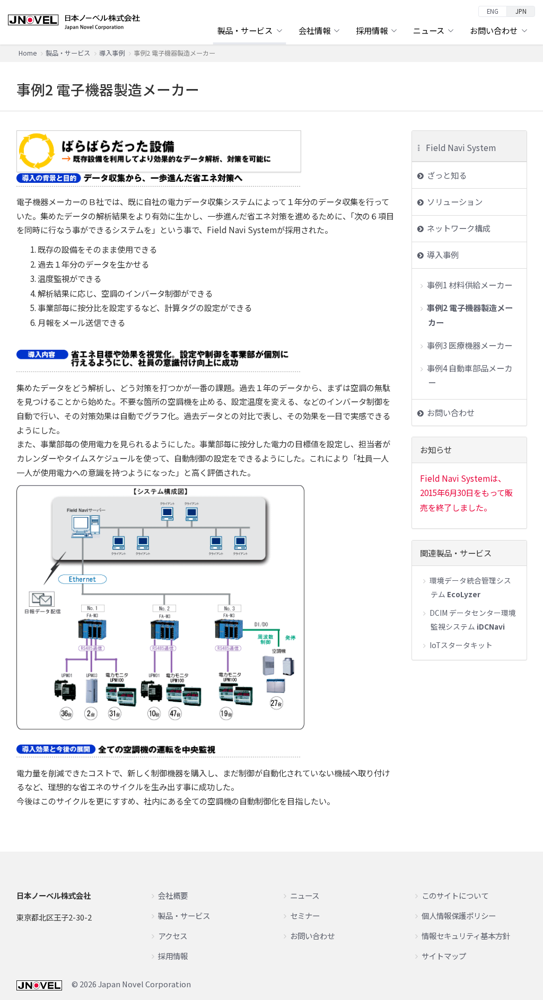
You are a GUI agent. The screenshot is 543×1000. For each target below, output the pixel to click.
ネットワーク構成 (459, 228)
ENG (492, 11)
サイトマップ (444, 955)
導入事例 (112, 53)
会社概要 (173, 895)
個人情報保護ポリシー (459, 915)
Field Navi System (461, 147)
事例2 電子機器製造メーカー (470, 315)
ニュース (304, 895)
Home (28, 53)
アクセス (172, 935)
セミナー (305, 915)
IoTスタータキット (461, 645)
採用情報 (173, 955)
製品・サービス (68, 53)
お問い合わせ (451, 412)
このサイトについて (455, 895)
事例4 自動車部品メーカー (469, 375)
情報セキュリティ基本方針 (466, 935)
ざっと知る (447, 175)
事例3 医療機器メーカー (469, 345)
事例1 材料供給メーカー (469, 284)
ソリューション (455, 201)
